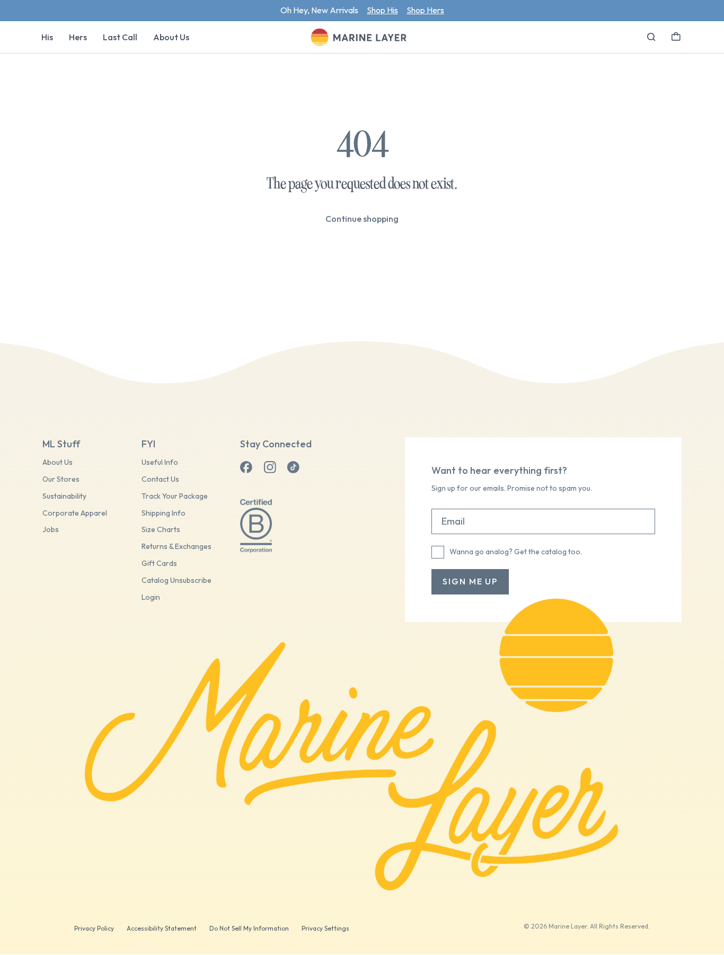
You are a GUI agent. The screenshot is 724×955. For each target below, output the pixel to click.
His (47, 37)
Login (151, 597)
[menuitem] (47, 37)
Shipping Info (164, 513)
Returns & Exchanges (176, 546)
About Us (171, 37)
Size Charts (161, 529)
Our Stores (61, 479)
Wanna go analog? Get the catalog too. (515, 551)
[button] (676, 35)
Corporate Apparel (74, 513)
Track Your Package (175, 496)
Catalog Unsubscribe (176, 580)
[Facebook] (246, 467)
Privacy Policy (94, 928)
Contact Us (160, 479)
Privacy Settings (325, 928)
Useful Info (160, 462)
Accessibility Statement (162, 928)
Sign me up (470, 581)
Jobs (50, 529)
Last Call (120, 37)
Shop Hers (425, 10)
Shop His (382, 10)
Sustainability (64, 496)
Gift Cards (159, 563)
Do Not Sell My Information (249, 928)
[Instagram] (269, 467)
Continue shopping (362, 218)
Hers (78, 37)
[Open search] (651, 37)
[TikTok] (293, 467)
